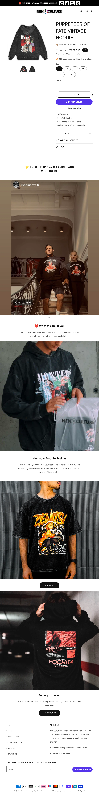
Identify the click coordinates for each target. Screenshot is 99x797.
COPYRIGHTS (11, 754)
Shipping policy (81, 791)
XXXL (71, 74)
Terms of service (69, 791)
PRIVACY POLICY (13, 736)
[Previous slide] (44, 318)
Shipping (69, 54)
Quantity (58, 80)
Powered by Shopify (32, 791)
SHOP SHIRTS (49, 585)
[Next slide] (55, 318)
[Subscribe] (50, 769)
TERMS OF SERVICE (14, 742)
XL (83, 69)
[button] (5, 11)
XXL (60, 74)
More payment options (74, 108)
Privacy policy (56, 791)
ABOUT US (10, 748)
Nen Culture (21, 791)
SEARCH (9, 731)
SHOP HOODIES (49, 712)
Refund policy (45, 791)
